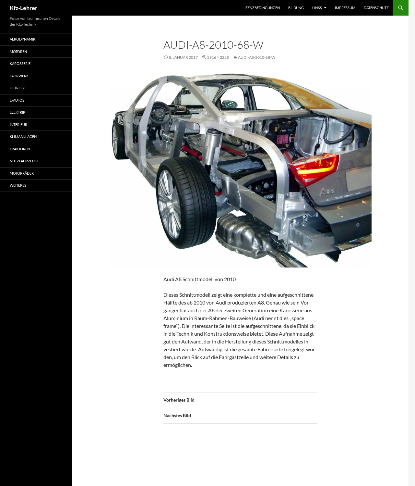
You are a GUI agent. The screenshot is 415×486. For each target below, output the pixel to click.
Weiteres (18, 185)
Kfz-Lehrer (23, 7)
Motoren (18, 51)
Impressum (345, 8)
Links (317, 8)
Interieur (18, 124)
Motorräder (22, 173)
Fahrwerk (19, 76)
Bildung (296, 8)
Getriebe (18, 88)
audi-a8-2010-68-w (256, 57)
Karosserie (20, 63)
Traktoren (20, 149)
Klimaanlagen (23, 136)
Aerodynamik (22, 39)
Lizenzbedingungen (261, 8)
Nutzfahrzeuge (24, 161)
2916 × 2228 (218, 57)
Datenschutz (376, 8)
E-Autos (17, 100)
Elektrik (17, 112)
